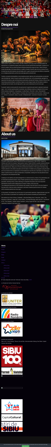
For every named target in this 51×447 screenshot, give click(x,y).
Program (3, 252)
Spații (2, 257)
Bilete (2, 254)
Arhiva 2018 (6, 268)
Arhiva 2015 (6, 276)
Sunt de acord (26, 446)
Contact (3, 260)
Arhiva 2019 (6, 265)
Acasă (2, 249)
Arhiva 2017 (6, 270)
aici (46, 444)
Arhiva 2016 (6, 273)
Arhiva (2, 262)
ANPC (30, 279)
